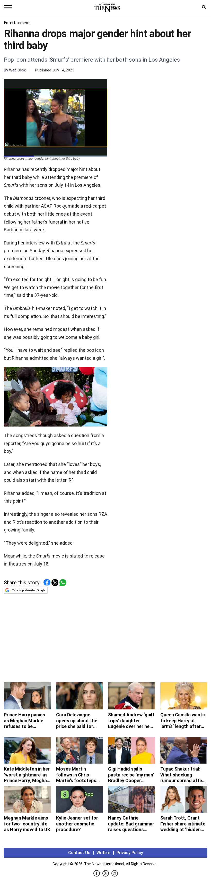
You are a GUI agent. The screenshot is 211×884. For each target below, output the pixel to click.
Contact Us (79, 852)
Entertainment (17, 22)
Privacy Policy (130, 852)
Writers (103, 852)
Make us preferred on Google (28, 590)
